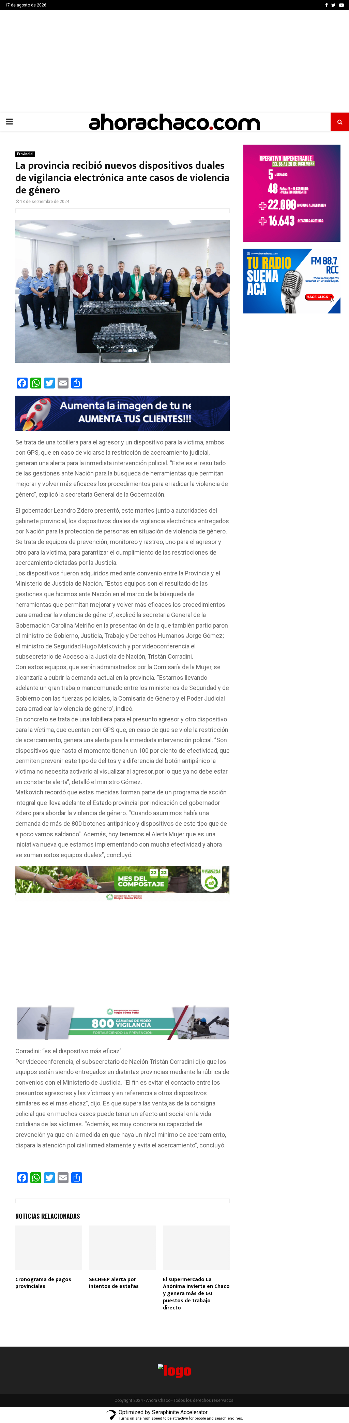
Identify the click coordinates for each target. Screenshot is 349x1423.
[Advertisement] (174, 61)
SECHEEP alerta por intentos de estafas (114, 1283)
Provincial (25, 154)
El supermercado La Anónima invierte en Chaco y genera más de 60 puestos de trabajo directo (196, 1293)
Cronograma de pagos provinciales (43, 1283)
